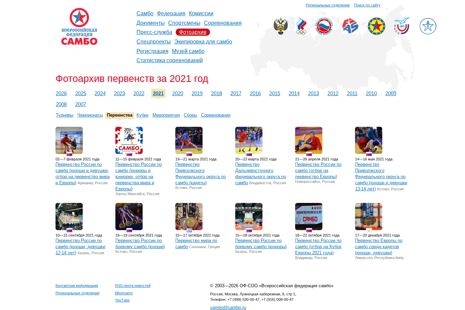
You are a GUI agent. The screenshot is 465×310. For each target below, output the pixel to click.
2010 (371, 93)
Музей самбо (188, 51)
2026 (61, 93)
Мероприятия (166, 115)
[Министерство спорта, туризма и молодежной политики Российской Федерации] (280, 33)
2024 (100, 93)
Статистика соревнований (170, 60)
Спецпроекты (154, 42)
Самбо (145, 13)
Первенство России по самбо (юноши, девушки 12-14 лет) (80, 246)
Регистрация (153, 51)
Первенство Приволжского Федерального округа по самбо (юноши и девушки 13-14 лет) (381, 176)
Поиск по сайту (367, 5)
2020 (177, 93)
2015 (274, 93)
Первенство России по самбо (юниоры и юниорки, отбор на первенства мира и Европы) (138, 176)
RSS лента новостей (132, 285)
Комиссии (201, 13)
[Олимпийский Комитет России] (301, 33)
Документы (151, 23)
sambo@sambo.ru (228, 307)
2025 (80, 93)
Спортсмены (184, 23)
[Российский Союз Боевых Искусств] (324, 33)
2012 (332, 93)
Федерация (171, 13)
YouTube (122, 300)
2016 (255, 93)
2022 (138, 93)
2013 (313, 93)
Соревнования (223, 23)
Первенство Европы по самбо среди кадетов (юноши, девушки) (378, 246)
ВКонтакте (124, 293)
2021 (158, 93)
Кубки (142, 115)
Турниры (64, 115)
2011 (352, 93)
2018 (216, 93)
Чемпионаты (90, 115)
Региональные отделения (328, 5)
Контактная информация (76, 285)
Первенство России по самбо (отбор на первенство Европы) (318, 170)
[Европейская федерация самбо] (376, 33)
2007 (80, 104)
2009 (390, 93)
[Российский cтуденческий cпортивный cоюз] (402, 32)
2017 (235, 93)
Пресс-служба (154, 32)
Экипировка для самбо (203, 42)
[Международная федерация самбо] (350, 32)
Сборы (190, 115)
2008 (61, 104)
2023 (119, 93)
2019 (197, 93)
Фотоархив (193, 32)
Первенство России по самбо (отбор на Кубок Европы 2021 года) (318, 246)
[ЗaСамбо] (428, 33)
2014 (294, 93)
